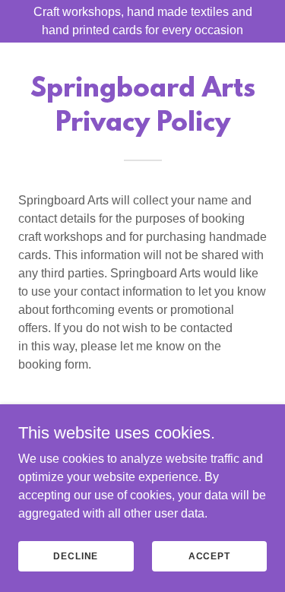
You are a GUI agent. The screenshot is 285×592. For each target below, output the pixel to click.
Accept (209, 555)
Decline (75, 555)
